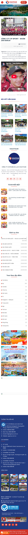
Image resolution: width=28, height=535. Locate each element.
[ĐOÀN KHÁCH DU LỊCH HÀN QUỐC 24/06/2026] (7, 120)
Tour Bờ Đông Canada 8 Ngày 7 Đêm (17, 198)
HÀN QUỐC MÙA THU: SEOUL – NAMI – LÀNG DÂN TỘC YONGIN (17, 190)
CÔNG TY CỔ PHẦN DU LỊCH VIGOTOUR (14, 167)
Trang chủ (3, 11)
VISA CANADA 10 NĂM (7, 270)
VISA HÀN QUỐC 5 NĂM (8, 263)
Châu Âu (4, 290)
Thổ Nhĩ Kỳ (5, 280)
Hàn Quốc (4, 293)
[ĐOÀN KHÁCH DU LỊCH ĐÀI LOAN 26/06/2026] (7, 134)
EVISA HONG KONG (7, 260)
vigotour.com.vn (12, 436)
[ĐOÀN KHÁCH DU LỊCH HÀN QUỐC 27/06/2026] (21, 120)
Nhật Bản (4, 312)
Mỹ (3, 283)
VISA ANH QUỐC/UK (7, 244)
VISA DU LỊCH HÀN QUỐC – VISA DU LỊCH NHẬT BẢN (13, 238)
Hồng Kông (5, 322)
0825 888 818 (10, 458)
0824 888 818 (10, 466)
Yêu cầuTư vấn (24, 2)
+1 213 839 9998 (11, 450)
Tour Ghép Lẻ (16, 11)
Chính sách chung (6, 514)
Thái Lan (4, 309)
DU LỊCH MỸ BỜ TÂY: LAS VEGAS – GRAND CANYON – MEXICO (17, 215)
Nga (3, 306)
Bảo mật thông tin (19, 513)
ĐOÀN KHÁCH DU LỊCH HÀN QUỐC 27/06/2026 (20, 129)
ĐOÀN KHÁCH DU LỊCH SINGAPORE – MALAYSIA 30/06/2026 (21, 115)
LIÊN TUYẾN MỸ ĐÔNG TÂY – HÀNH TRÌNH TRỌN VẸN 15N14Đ (18, 223)
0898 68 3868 (10, 430)
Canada (4, 286)
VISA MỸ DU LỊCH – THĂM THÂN (10, 257)
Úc (3, 296)
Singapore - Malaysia (7, 299)
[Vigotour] (11, 2)
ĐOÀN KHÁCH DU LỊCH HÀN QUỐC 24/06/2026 (6, 129)
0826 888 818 (12, 432)
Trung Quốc (5, 303)
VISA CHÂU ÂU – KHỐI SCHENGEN (10, 253)
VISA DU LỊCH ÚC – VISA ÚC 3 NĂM (10, 250)
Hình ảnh (10, 11)
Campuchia (5, 325)
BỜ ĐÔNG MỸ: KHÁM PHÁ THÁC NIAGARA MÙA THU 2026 (17, 206)
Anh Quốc (4, 316)
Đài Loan (4, 319)
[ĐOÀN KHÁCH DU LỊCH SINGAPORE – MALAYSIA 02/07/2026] (7, 105)
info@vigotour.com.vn (12, 434)
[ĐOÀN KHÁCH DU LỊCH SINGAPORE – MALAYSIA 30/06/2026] (21, 105)
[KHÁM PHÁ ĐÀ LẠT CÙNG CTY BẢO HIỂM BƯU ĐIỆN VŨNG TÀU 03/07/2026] (23, 478)
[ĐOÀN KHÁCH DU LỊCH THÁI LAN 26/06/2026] (21, 134)
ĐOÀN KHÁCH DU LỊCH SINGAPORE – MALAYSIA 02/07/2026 (7, 115)
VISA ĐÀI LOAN (5, 266)
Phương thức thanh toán (7, 513)
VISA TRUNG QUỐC (7, 247)
